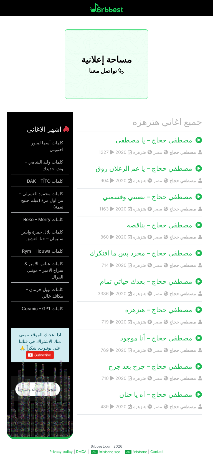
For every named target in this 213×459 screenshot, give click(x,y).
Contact (157, 452)
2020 (120, 152)
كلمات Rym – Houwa (42, 251)
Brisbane (140, 452)
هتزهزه (139, 152)
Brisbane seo (109, 452)
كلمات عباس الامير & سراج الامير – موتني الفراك (43, 270)
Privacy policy (61, 452)
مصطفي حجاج (183, 152)
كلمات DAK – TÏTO (45, 181)
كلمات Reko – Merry (43, 219)
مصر (157, 152)
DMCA (81, 452)
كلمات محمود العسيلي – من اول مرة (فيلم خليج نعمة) (41, 200)
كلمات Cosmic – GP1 (42, 308)
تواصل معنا (103, 70)
